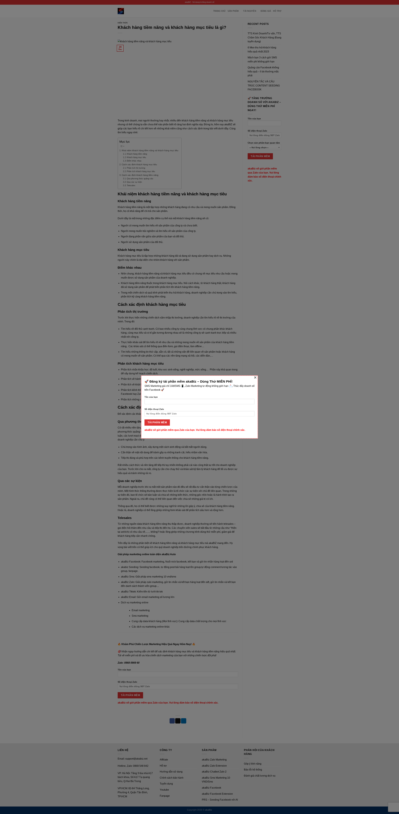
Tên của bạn (151, 397)
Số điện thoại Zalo (154, 409)
